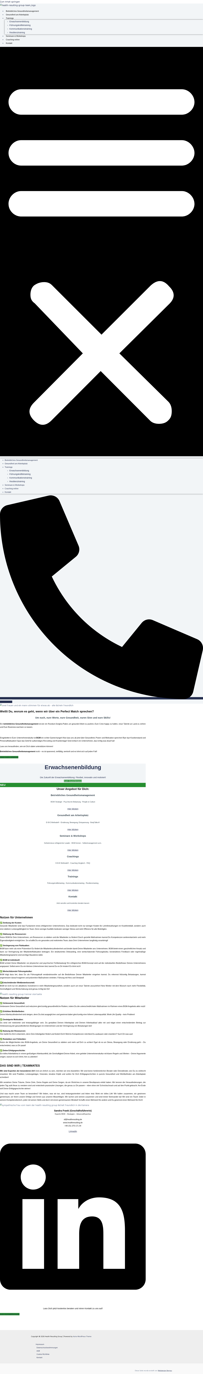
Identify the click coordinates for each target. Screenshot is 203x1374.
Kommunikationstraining (20, 29)
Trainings (10, 18)
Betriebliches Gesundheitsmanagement (22, 11)
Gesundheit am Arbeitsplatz (17, 15)
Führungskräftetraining (20, 25)
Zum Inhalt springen (10, 1)
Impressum (40, 1344)
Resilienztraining (17, 32)
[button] (101, 251)
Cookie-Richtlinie (43, 1354)
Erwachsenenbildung (19, 21)
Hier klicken (72, 809)
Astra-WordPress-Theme (82, 1336)
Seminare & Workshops (16, 36)
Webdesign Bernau (165, 1371)
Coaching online (13, 40)
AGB (38, 1351)
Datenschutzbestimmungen (47, 1348)
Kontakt (9, 43)
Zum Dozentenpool (73, 781)
